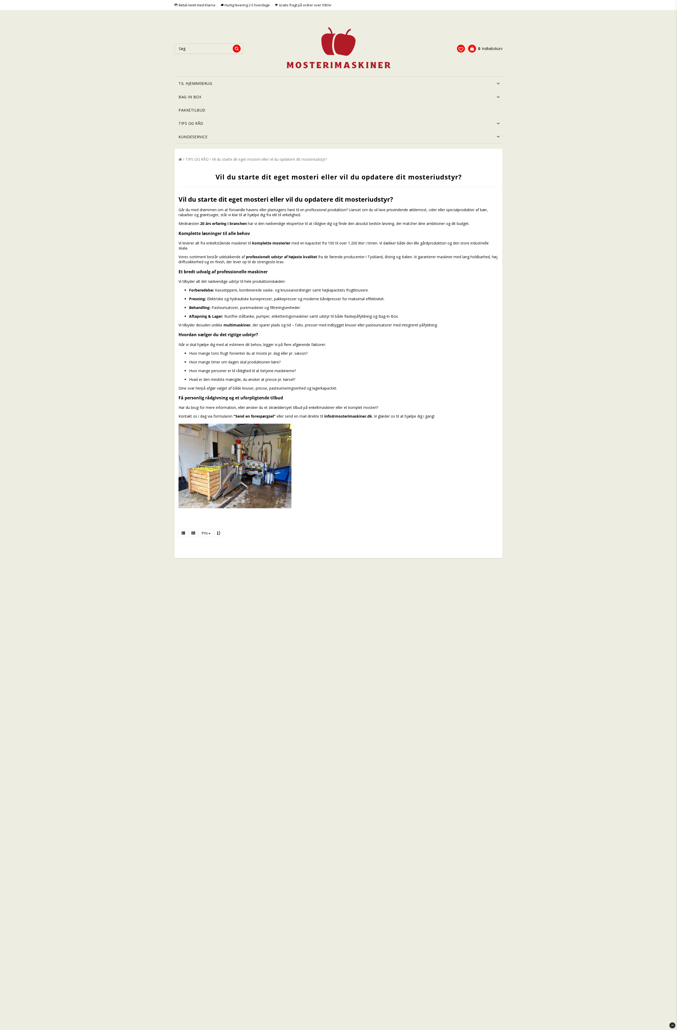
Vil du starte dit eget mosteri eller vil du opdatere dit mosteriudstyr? (269, 159)
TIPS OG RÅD (191, 123)
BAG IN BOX (190, 96)
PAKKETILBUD (192, 110)
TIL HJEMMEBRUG (195, 83)
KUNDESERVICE (193, 136)
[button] (461, 49)
